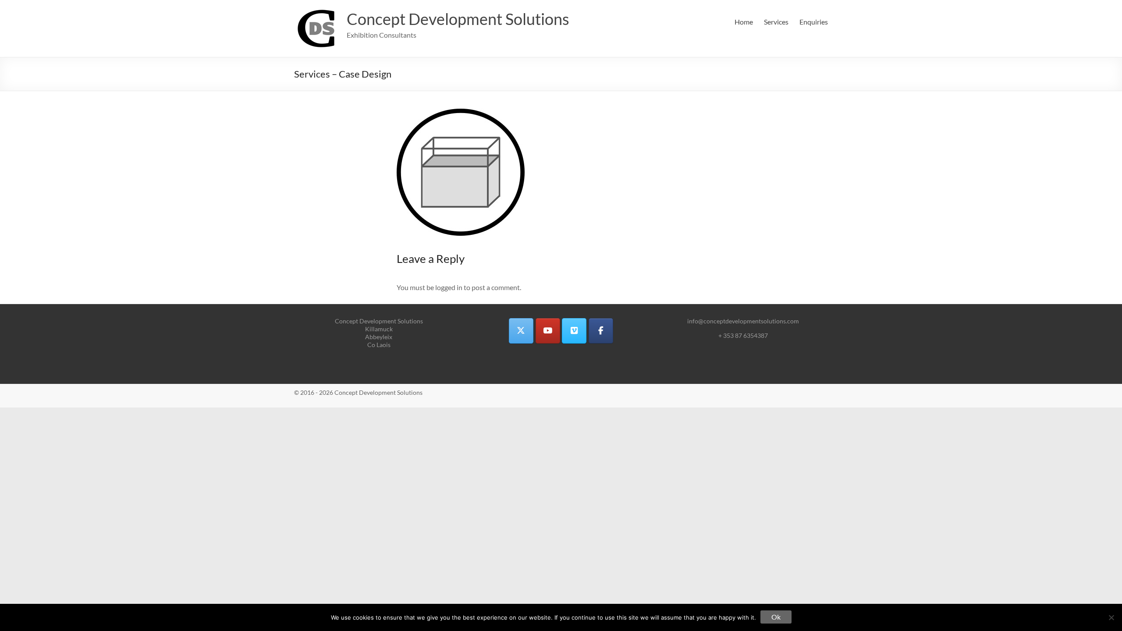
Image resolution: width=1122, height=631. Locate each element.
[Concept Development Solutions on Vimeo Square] (574, 331)
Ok (776, 617)
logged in (448, 287)
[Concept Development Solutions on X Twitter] (521, 331)
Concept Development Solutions (458, 18)
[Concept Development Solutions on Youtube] (548, 331)
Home (744, 22)
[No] (1111, 617)
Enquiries (813, 22)
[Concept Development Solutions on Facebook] (601, 331)
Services (776, 22)
